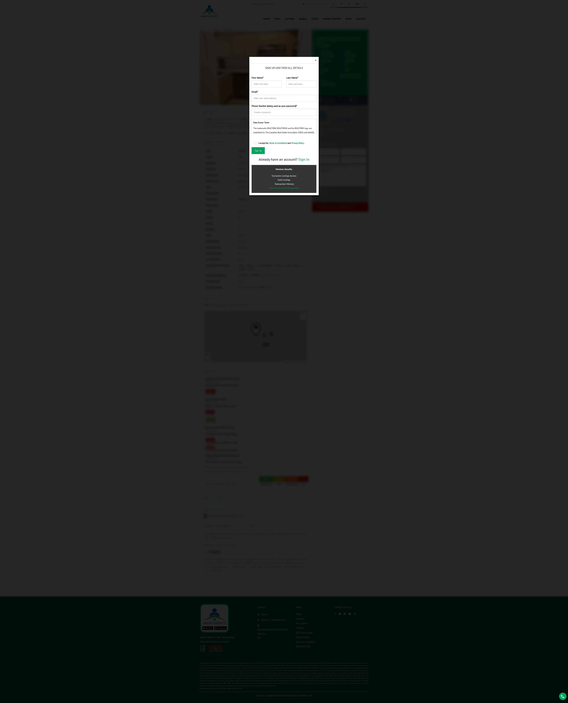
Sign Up (258, 150)
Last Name (292, 77)
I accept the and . (281, 143)
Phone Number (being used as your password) (274, 105)
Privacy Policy (293, 188)
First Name (258, 77)
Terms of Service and (278, 188)
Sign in (303, 159)
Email (255, 91)
